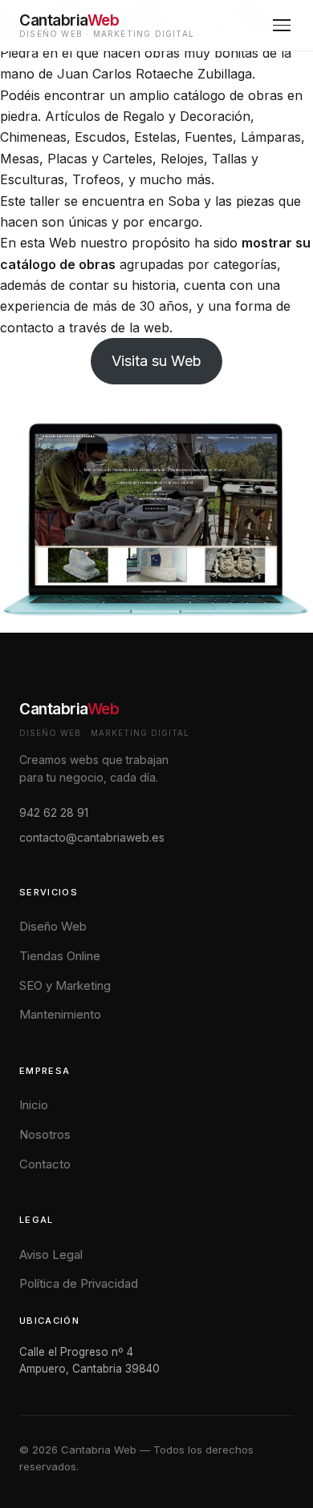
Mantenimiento (60, 1014)
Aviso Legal (51, 1254)
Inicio (33, 1104)
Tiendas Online (59, 955)
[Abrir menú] (282, 25)
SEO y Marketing (65, 985)
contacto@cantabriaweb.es (92, 837)
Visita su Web (156, 360)
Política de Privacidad (78, 1283)
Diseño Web (53, 926)
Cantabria (69, 709)
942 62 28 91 (53, 812)
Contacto (45, 1164)
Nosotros (45, 1134)
